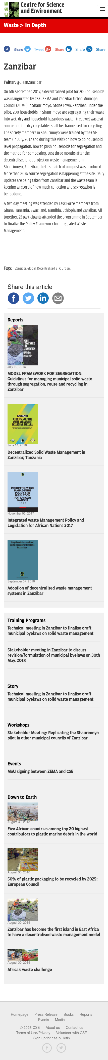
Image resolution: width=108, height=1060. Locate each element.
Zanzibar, (21, 268)
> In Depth (33, 26)
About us (53, 1028)
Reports (86, 1014)
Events (43, 1020)
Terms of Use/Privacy (33, 1033)
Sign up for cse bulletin (51, 1038)
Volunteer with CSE (71, 1033)
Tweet (38, 49)
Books (69, 1014)
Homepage (19, 1014)
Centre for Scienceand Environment (42, 8)
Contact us (74, 1028)
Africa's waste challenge (30, 969)
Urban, (66, 268)
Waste (11, 26)
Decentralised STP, (49, 268)
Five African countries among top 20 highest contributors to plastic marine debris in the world (52, 831)
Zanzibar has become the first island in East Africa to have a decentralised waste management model (54, 932)
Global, (32, 268)
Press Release (46, 1014)
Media (60, 1020)
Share (18, 49)
